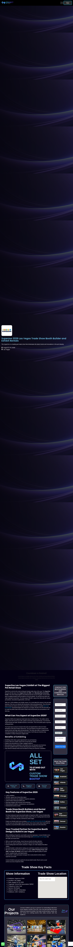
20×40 (39, 821)
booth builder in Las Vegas (40, 836)
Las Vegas (62, 770)
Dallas (62, 802)
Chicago (63, 796)
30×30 (43, 821)
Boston (62, 827)
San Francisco (63, 814)
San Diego (62, 789)
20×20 (36, 821)
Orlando (63, 808)
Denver (62, 821)
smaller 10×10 (30, 821)
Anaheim (63, 776)
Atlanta (62, 782)
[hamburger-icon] (62, 3)
